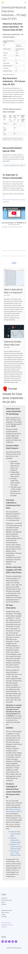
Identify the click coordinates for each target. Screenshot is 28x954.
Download (23, 120)
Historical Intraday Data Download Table (13, 810)
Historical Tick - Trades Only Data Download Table (16, 846)
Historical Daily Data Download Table (15, 834)
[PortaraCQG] (2, 3)
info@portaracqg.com (7, 925)
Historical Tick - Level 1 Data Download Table (15, 853)
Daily (14, 263)
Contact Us (4, 927)
